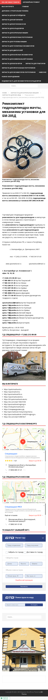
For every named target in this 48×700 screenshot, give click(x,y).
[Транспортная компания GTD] (5, 536)
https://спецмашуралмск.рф (14, 409)
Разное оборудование (11, 77)
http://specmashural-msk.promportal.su (18, 412)
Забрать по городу (15, 552)
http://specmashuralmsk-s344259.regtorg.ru (19, 414)
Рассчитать (24, 586)
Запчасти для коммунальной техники (17, 59)
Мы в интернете (8, 6)
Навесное (42, 72)
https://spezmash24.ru (12, 392)
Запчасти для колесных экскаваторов (17, 55)
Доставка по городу (32, 552)
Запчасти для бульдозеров (13, 28)
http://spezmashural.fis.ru (13, 394)
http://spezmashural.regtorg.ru (15, 404)
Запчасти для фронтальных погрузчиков (18, 68)
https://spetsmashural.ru (12, 389)
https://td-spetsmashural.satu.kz (15, 399)
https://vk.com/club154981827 (15, 417)
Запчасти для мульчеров (12, 63)
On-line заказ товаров (10, 2)
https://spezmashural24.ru (13, 397)
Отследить (34, 605)
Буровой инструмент (31, 2)
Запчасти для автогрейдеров (13, 15)
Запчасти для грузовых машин (14, 42)
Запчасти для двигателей (12, 50)
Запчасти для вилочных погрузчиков (17, 37)
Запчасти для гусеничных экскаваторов (18, 46)
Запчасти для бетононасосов (14, 24)
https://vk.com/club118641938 (15, 402)
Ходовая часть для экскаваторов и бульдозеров (21, 81)
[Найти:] (24, 86)
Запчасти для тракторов (35, 63)
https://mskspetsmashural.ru (14, 407)
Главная (25, 6)
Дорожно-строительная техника (15, 11)
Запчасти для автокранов (12, 20)
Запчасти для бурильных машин (15, 33)
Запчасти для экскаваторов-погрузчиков (18, 72)
